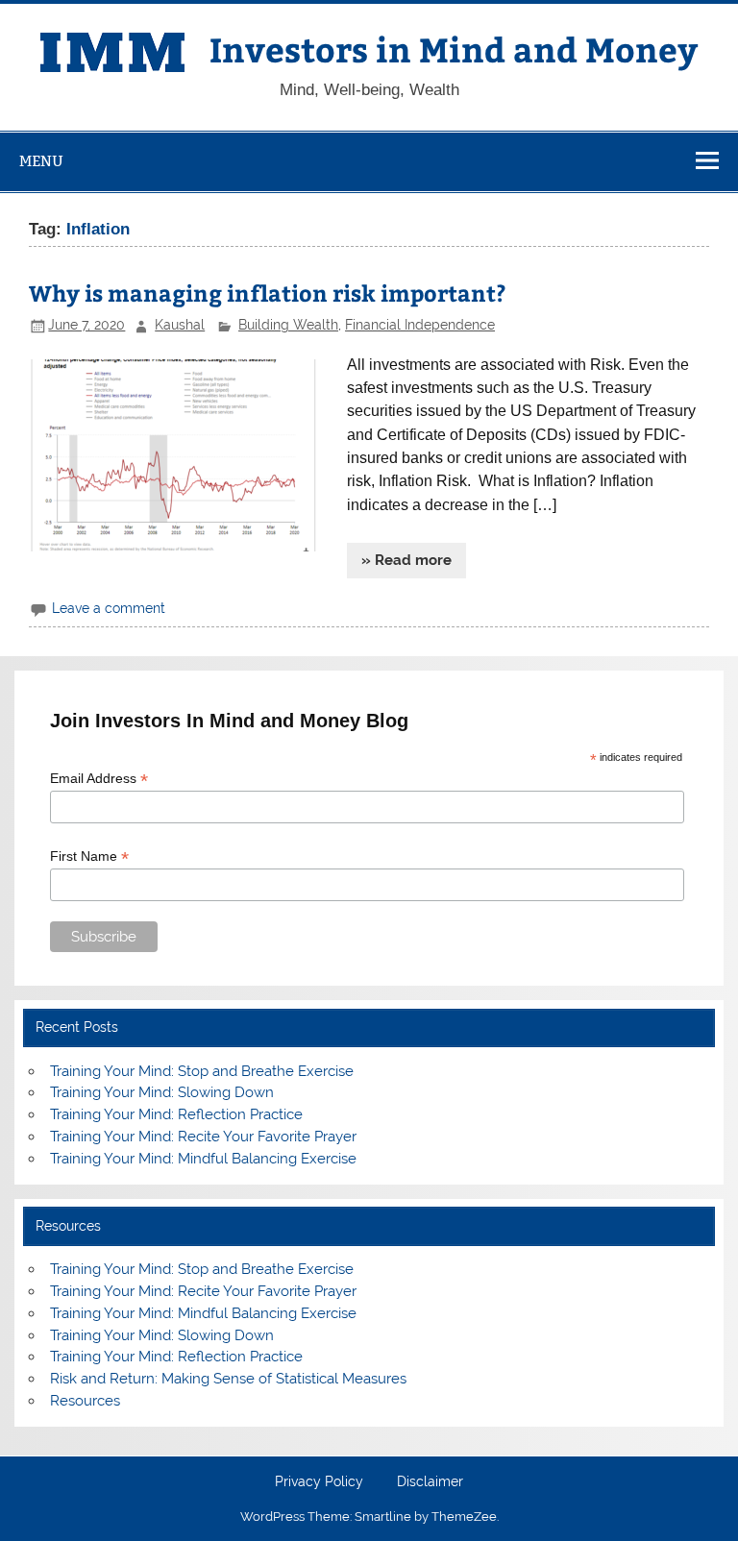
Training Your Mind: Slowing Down (162, 1092)
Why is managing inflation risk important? (267, 292)
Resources (85, 1400)
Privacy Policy (319, 1482)
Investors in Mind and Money (453, 48)
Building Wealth (288, 324)
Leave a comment (108, 608)
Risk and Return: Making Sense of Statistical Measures (228, 1378)
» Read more (406, 560)
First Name (89, 856)
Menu (41, 161)
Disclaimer (430, 1482)
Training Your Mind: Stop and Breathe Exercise (202, 1071)
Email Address (99, 779)
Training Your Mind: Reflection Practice (176, 1114)
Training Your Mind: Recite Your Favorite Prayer (203, 1136)
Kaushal (180, 324)
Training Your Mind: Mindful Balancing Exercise (203, 1158)
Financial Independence (420, 324)
